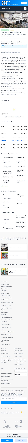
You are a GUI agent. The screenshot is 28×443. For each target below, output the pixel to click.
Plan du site (12, 412)
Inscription (14, 402)
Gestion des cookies (6, 383)
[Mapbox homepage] (5, 114)
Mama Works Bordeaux (7, 331)
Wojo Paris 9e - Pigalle (7, 302)
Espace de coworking (13, 255)
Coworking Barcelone (20, 359)
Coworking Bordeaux (20, 362)
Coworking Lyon (19, 353)
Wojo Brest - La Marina (7, 337)
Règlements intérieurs (6, 373)
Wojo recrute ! (4, 353)
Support (18, 412)
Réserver (7, 440)
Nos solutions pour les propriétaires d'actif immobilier (6, 360)
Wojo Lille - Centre (6, 334)
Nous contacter (21, 440)
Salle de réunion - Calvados (15, 247)
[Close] (1, 2)
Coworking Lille (18, 356)
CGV (2, 370)
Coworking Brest (19, 364)
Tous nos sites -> (5, 344)
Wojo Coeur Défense (6, 317)
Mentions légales (5, 376)
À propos (3, 350)
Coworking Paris (19, 350)
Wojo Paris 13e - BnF (6, 305)
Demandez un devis (6, 356)
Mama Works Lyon (6, 324)
